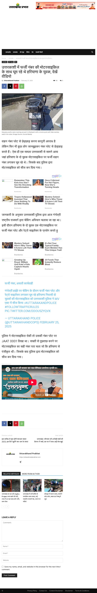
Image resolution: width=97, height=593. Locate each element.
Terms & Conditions (82, 591)
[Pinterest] (15, 86)
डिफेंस (27, 52)
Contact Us (43, 591)
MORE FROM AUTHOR (31, 474)
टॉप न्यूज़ (22, 52)
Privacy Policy (32, 591)
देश (32, 52)
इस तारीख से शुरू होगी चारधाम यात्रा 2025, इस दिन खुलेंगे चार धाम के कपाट (15, 440)
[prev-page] (3, 506)
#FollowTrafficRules (22, 307)
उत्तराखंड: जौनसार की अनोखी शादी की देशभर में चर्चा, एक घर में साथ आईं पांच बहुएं (48, 440)
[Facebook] (4, 86)
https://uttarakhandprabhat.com (30, 457)
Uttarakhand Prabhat (11, 80)
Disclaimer (69, 591)
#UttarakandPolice (41, 303)
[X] (10, 86)
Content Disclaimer (56, 591)
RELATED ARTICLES (11, 474)
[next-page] (7, 506)
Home (4, 58)
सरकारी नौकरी (39, 52)
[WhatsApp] (21, 86)
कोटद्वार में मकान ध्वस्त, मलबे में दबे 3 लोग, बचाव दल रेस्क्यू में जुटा (53, 496)
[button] (92, 52)
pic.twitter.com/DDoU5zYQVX (28, 311)
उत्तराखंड (15, 52)
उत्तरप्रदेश (8, 52)
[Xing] (21, 462)
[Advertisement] (48, 30)
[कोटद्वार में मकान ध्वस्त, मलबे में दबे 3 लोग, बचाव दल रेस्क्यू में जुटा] (53, 485)
